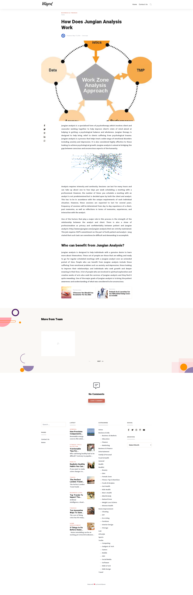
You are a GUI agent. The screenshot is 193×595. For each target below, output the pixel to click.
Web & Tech (106, 566)
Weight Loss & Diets (109, 502)
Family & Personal (105, 454)
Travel (73, 477)
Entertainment (104, 451)
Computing (106, 543)
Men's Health (107, 492)
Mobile (104, 553)
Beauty (104, 470)
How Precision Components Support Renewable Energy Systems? (77, 433)
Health (73, 462)
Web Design (106, 569)
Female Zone (107, 476)
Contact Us (143, 4)
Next (99, 361)
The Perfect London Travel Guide (76, 481)
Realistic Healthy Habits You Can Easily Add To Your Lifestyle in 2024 (77, 465)
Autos (101, 429)
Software (105, 562)
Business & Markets (109, 435)
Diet (103, 473)
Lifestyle (102, 534)
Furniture (105, 521)
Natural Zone (107, 499)
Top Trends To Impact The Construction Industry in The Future (76, 496)
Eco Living (105, 518)
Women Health (107, 505)
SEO (103, 556)
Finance (73, 508)
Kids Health (106, 489)
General (73, 429)
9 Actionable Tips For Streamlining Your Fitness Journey (75, 450)
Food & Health (104, 458)
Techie (101, 540)
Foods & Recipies (61, 334)
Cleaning (105, 511)
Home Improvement (106, 509)
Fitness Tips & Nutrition (111, 480)
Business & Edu (76, 492)
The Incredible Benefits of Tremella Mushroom (62, 339)
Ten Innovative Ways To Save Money (76, 511)
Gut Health (106, 486)
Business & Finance (69, 13)
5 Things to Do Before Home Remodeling (76, 529)
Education (105, 439)
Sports (101, 537)
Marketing (106, 445)
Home (134, 4)
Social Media (106, 559)
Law (100, 531)
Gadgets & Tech (108, 546)
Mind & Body (106, 496)
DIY (103, 515)
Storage (105, 528)
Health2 (101, 467)
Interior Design (107, 524)
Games (104, 549)
